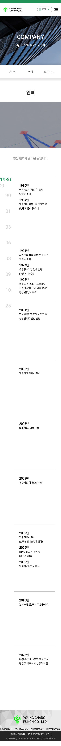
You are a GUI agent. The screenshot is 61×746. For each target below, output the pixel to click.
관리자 (48, 733)
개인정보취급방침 (17, 733)
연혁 (30, 71)
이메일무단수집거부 (35, 733)
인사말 (12, 71)
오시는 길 (49, 71)
